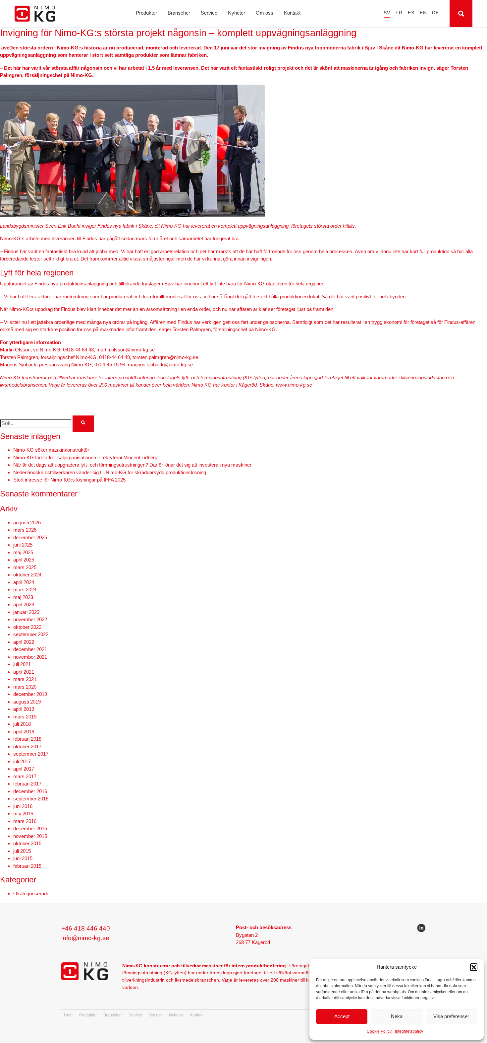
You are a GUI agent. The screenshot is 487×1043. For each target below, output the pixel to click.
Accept (342, 1016)
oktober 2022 (27, 627)
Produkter (146, 13)
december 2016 (30, 791)
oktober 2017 (27, 746)
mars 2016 (24, 821)
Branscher (179, 13)
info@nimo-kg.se (85, 937)
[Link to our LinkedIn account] (421, 929)
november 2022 (30, 619)
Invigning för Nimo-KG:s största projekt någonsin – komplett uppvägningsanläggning (178, 33)
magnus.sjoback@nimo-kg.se (160, 364)
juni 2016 (22, 806)
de (435, 12)
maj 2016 (23, 813)
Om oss (264, 13)
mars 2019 (24, 716)
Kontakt (292, 13)
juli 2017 (22, 761)
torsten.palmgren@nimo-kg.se (165, 357)
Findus (296, 47)
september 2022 (30, 634)
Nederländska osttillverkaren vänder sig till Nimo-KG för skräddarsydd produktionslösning (109, 472)
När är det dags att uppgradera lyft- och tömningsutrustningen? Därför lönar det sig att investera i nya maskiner (132, 465)
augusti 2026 (27, 522)
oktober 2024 (27, 574)
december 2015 (30, 828)
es (411, 12)
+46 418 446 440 (85, 928)
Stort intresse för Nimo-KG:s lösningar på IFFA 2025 (69, 480)
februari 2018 (27, 739)
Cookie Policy (379, 1031)
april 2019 (23, 709)
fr (399, 12)
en (423, 12)
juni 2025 (22, 545)
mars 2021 (24, 679)
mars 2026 (24, 530)
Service (209, 13)
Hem (68, 1015)
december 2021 (30, 649)
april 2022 (23, 642)
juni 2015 (22, 858)
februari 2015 (27, 866)
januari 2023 (26, 612)
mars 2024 (24, 589)
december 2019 (30, 694)
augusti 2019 (27, 702)
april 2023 (23, 604)
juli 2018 (22, 724)
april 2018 (23, 731)
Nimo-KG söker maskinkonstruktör (51, 450)
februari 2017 (27, 783)
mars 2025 (24, 567)
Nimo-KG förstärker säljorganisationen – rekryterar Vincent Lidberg (85, 457)
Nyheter (236, 13)
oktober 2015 (27, 843)
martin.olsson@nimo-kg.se (125, 349)
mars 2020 (24, 687)
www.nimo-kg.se (294, 385)
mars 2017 (24, 776)
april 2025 (23, 559)
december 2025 (30, 537)
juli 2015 (22, 851)
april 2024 (23, 582)
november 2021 (30, 657)
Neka (397, 1016)
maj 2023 (23, 597)
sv (387, 12)
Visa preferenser (451, 1016)
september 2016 (30, 798)
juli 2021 (22, 664)
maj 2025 (23, 552)
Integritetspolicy (409, 1031)
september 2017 (30, 754)
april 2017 (23, 769)
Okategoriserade (31, 893)
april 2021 (23, 672)
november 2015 (30, 836)
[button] (473, 967)
